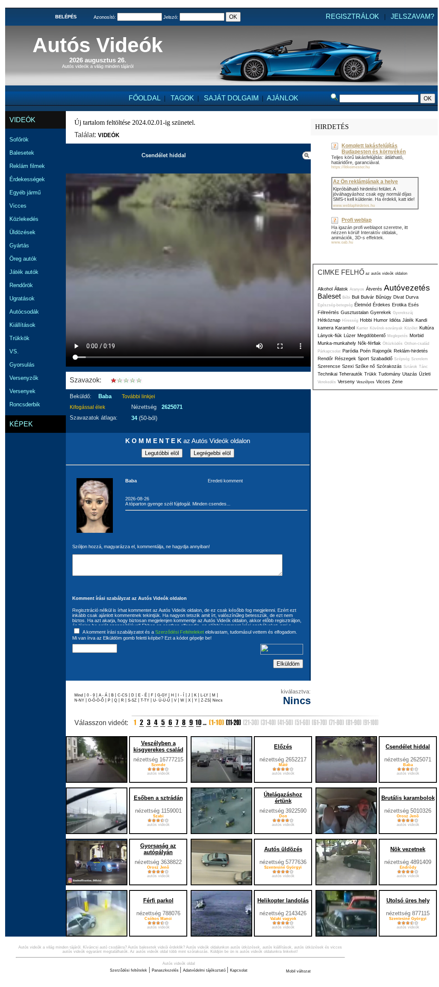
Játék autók (23, 272)
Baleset (329, 296)
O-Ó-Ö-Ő (96, 700)
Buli (355, 297)
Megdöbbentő (371, 335)
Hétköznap (329, 320)
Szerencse (329, 366)
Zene (397, 381)
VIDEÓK (22, 119)
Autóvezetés (407, 287)
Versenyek (22, 391)
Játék (408, 320)
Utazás (409, 373)
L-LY (204, 695)
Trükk (370, 373)
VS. (14, 351)
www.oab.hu (342, 242)
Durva (412, 297)
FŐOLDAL (145, 98)
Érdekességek (27, 179)
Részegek (345, 358)
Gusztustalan (354, 312)
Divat (398, 297)
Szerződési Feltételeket (179, 631)
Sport (363, 358)
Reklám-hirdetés (411, 350)
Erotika (399, 304)
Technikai (327, 373)
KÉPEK (21, 424)
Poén (365, 350)
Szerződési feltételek (128, 970)
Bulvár (367, 297)
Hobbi (366, 320)
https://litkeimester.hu (350, 167)
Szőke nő (365, 366)
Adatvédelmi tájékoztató (205, 970)
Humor (381, 320)
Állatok (341, 288)
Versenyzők (23, 378)
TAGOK (182, 98)
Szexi (348, 366)
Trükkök (19, 338)
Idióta (395, 320)
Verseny (346, 381)
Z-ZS (205, 700)
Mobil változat (298, 971)
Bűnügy (384, 297)
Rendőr (325, 358)
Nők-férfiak (369, 343)
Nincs (217, 700)
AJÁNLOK (282, 98)
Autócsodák (24, 311)
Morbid (417, 335)
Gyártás (19, 245)
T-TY (145, 700)
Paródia (350, 350)
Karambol (345, 327)
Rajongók (382, 350)
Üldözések (22, 232)
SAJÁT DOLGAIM (231, 98)
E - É (143, 695)
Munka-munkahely (337, 343)
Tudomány (389, 373)
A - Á (104, 695)
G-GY (162, 695)
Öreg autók (23, 259)
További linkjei (138, 397)
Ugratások (22, 298)
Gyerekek (380, 312)
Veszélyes (365, 382)
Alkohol (325, 288)
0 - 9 (91, 695)
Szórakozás (389, 366)
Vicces (18, 206)
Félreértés (328, 312)
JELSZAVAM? (412, 16)
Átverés (374, 288)
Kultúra (426, 327)
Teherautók (350, 373)
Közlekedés (23, 219)
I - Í (182, 695)
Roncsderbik (24, 404)
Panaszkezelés (166, 970)
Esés (413, 304)
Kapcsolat (238, 970)
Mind (79, 695)
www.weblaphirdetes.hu (354, 205)
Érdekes (381, 304)
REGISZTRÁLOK (352, 16)
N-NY (79, 700)
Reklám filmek (27, 166)
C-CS (123, 695)
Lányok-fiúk (330, 335)
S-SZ (133, 700)
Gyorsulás (22, 364)
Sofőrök (19, 139)
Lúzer (350, 335)
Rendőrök (21, 285)
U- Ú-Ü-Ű (162, 700)
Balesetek (21, 153)
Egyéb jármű (25, 192)
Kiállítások (22, 325)
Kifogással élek (87, 407)
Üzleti (424, 373)
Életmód (362, 304)
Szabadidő (381, 358)
